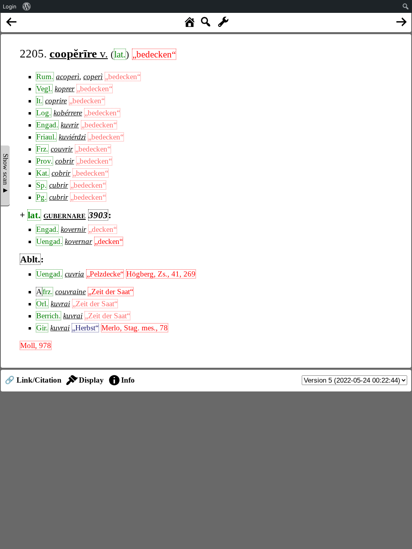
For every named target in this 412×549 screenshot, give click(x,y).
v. (78, 53)
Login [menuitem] (9, 6)
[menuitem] (27, 6)
